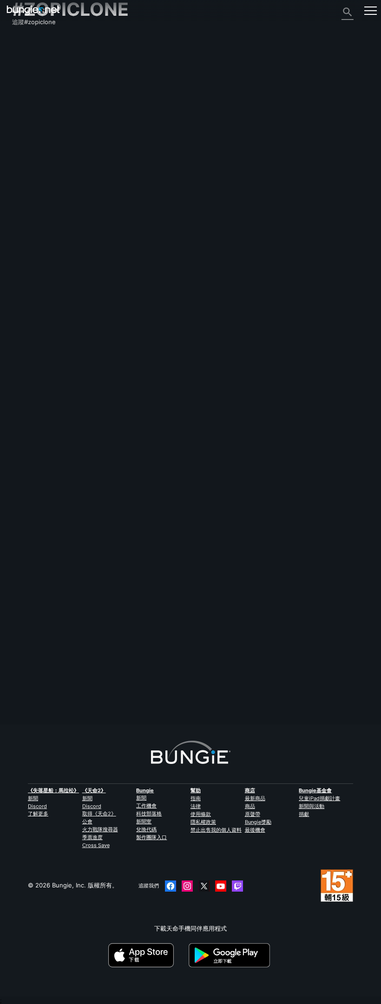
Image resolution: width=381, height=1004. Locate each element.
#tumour (240, 662)
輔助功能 (29, 134)
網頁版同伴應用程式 (44, 143)
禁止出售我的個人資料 (216, 830)
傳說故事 (29, 76)
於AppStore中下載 (147, 955)
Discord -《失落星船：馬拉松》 (60, 235)
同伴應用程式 (35, 193)
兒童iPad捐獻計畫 (319, 798)
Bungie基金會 (315, 790)
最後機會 (255, 830)
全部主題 (29, 42)
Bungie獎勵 (258, 822)
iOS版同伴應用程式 (43, 151)
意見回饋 (29, 59)
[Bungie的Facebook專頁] (170, 886)
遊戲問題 (29, 126)
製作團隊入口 (151, 837)
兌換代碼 (146, 829)
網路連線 (29, 109)
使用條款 (200, 814)
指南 (195, 798)
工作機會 (146, 805)
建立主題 (29, 620)
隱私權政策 (203, 822)
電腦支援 (29, 168)
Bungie (145, 790)
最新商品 (255, 798)
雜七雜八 (29, 218)
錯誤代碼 (29, 101)
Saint (113, 688)
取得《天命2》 (99, 813)
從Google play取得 (231, 955)
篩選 (54, 619)
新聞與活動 (311, 806)
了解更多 (38, 813)
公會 (87, 821)
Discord (37, 806)
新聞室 (143, 821)
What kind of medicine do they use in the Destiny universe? (99, 661)
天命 (23, 210)
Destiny (33, 10)
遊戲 (23, 84)
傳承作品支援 (35, 185)
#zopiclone (311, 662)
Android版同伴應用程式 (49, 159)
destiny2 (197, 662)
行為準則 (28, 245)
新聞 (33, 798)
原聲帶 (252, 814)
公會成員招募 (35, 201)
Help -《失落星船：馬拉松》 (56, 226)
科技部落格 (149, 813)
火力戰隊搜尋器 (100, 829)
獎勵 (23, 68)
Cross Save (96, 845)
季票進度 (92, 837)
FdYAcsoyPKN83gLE (41, 668)
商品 (250, 806)
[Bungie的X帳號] (204, 886)
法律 (195, 806)
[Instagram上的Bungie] (187, 886)
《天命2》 (31, 51)
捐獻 (304, 814)
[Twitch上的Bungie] (237, 886)
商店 (250, 790)
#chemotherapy (275, 662)
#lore (219, 662)
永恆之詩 (29, 118)
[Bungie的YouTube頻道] (220, 886)
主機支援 (29, 176)
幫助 (23, 93)
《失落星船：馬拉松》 (53, 790)
